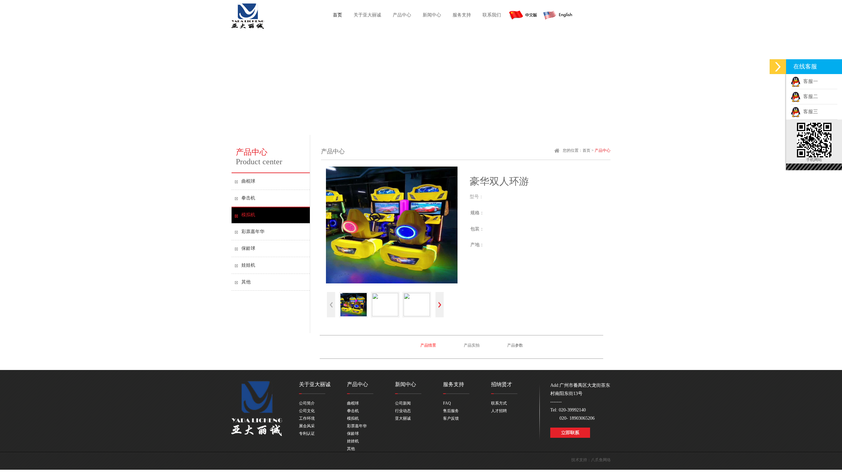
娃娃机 (248, 265)
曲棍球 (248, 181)
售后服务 (451, 410)
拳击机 (248, 198)
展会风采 (307, 426)
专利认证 (307, 433)
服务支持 (462, 15)
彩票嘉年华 (252, 231)
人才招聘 (499, 410)
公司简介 (307, 403)
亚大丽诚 (403, 418)
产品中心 (402, 15)
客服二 (809, 96)
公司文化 (307, 410)
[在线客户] (778, 66)
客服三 (809, 111)
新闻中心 (432, 15)
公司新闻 (403, 403)
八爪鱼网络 (601, 460)
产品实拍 (472, 345)
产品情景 (428, 345)
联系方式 (499, 403)
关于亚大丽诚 (367, 15)
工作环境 (307, 418)
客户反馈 (451, 418)
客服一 (809, 81)
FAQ (447, 403)
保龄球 (248, 248)
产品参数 (515, 345)
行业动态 (403, 410)
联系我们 (492, 15)
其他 (246, 281)
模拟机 (248, 214)
